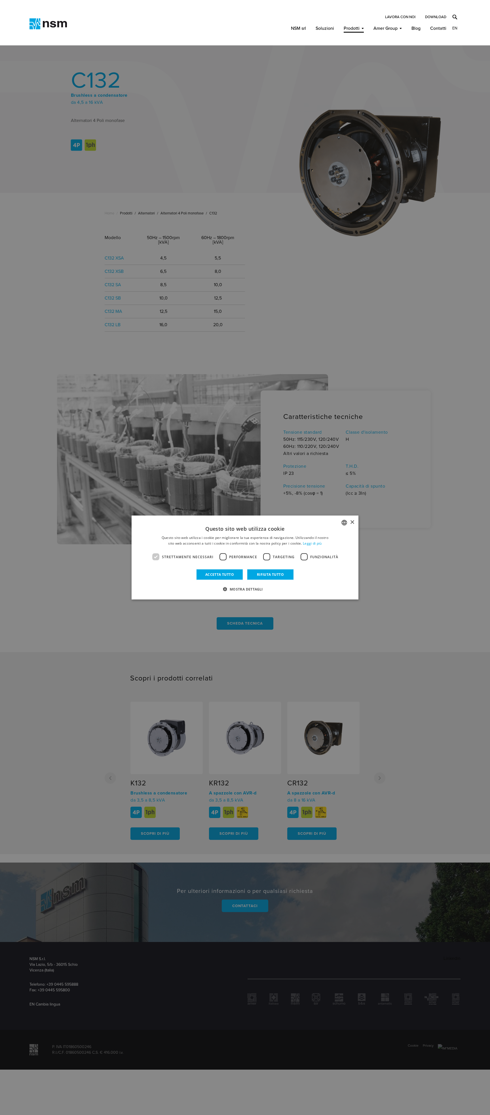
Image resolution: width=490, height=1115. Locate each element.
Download (435, 17)
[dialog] (245, 557)
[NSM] (48, 23)
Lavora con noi (400, 17)
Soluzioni (325, 28)
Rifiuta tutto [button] (270, 574)
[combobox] (344, 522)
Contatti (438, 28)
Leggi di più (312, 543)
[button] (245, 589)
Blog (416, 28)
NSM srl (298, 28)
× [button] (352, 522)
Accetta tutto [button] (219, 574)
